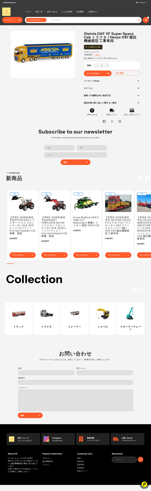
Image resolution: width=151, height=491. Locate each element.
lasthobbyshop (57, 440)
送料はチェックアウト (96, 58)
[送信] (140, 459)
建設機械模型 (47, 461)
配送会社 (80, 461)
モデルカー (46, 458)
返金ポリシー (82, 471)
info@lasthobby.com (9, 2)
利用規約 (80, 468)
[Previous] (140, 178)
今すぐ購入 (119, 73)
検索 (79, 458)
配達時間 (80, 464)
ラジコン (46, 464)
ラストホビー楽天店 (25, 440)
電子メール (81, 368)
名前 (20, 368)
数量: (89, 65)
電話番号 (21, 378)
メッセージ (23, 387)
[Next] (147, 178)
